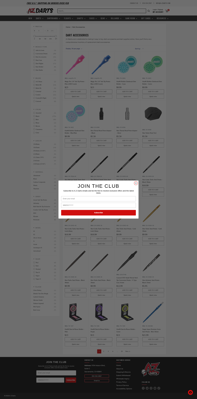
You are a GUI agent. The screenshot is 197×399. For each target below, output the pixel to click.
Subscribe (98, 212)
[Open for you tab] (190, 392)
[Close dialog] (136, 183)
